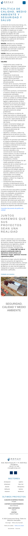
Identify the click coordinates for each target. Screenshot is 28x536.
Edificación (7, 489)
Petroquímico (21, 486)
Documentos (11, 528)
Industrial (7, 491)
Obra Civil (20, 484)
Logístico (21, 482)
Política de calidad (19, 525)
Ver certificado (14, 340)
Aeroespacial (7, 482)
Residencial (21, 491)
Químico (21, 489)
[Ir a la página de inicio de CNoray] (7, 2)
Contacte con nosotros (7, 274)
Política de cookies (8, 525)
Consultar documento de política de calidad (12, 209)
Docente (7, 486)
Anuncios (17, 528)
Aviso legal (8, 522)
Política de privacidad (17, 522)
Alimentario (7, 484)
